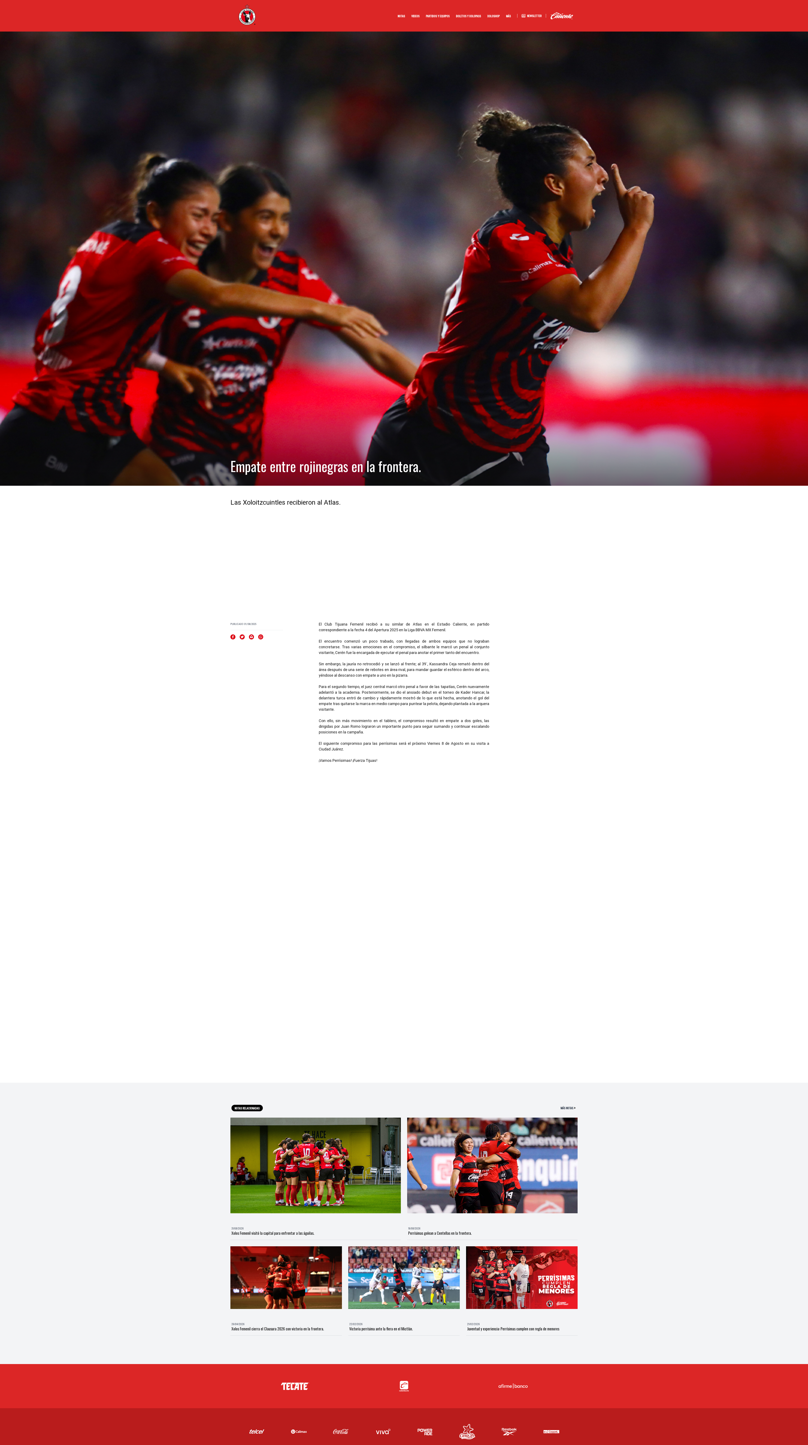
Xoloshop (493, 16)
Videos (415, 16)
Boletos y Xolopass (468, 16)
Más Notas (567, 1108)
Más (508, 16)
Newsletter (534, 16)
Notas (401, 16)
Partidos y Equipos (438, 16)
